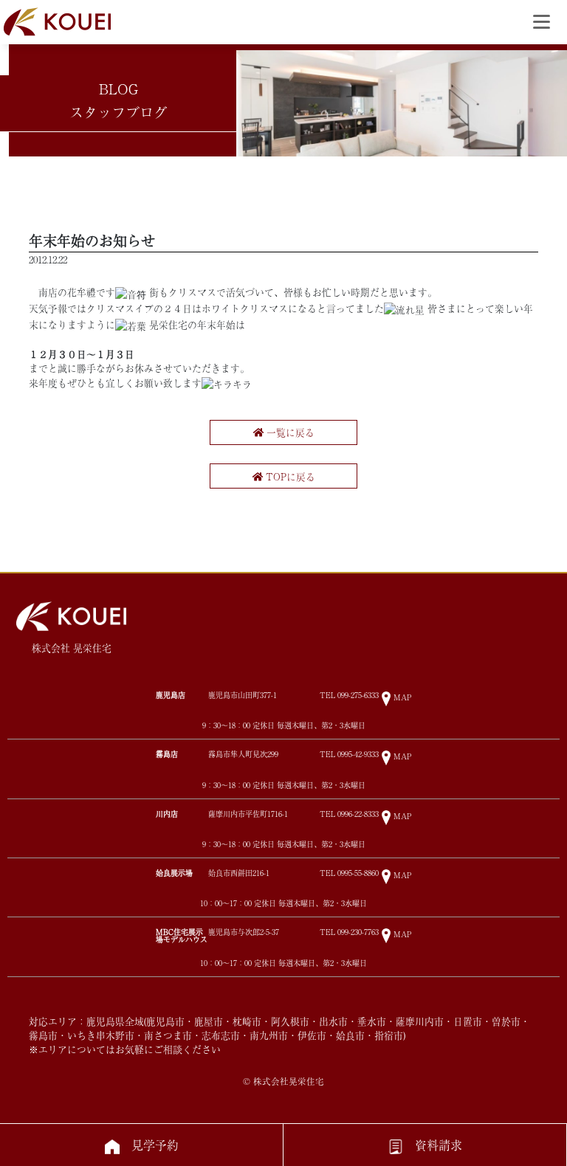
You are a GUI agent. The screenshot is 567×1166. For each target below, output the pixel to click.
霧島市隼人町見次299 (243, 754)
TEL (349, 695)
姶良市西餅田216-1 (238, 873)
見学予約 (155, 1144)
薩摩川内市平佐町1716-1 (248, 814)
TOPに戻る (289, 476)
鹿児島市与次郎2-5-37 (243, 932)
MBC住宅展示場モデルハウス (181, 935)
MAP (402, 697)
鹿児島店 (170, 694)
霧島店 (167, 753)
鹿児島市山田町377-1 (242, 695)
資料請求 (438, 1144)
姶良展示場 (174, 872)
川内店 (167, 813)
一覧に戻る (289, 432)
